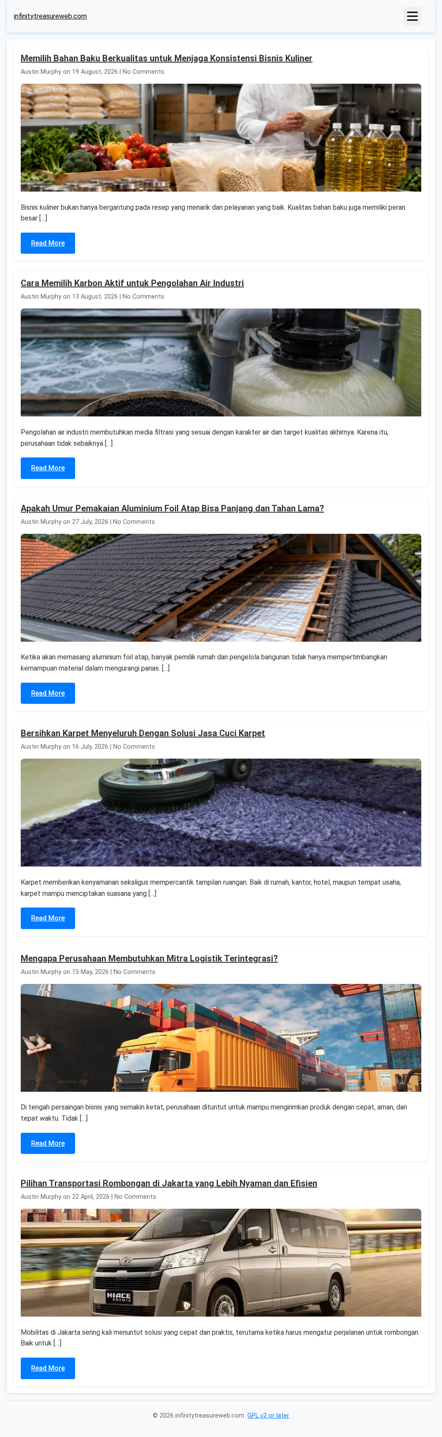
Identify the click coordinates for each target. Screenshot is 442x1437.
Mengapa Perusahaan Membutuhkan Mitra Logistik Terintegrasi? (149, 958)
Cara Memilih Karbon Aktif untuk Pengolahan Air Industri (132, 283)
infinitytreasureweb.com (50, 16)
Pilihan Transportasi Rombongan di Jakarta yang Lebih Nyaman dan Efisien (169, 1183)
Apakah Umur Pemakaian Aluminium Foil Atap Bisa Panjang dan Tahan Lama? (172, 508)
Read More (48, 243)
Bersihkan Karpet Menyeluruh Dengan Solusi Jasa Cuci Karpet (143, 733)
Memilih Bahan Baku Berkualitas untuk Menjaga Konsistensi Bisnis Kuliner (167, 58)
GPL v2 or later (268, 1415)
